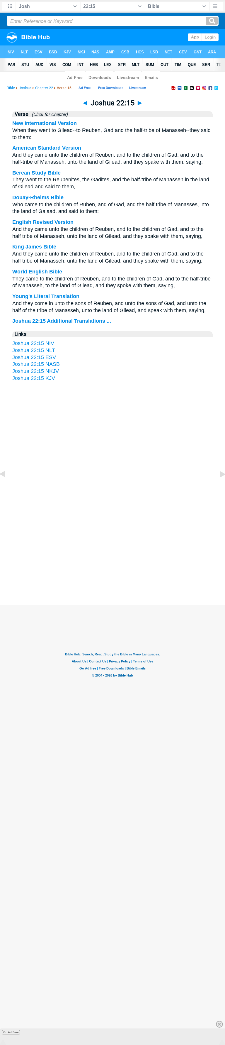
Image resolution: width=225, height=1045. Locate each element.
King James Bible (34, 247)
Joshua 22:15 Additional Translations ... (61, 321)
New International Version (44, 123)
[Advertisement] (112, 547)
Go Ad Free (11, 1032)
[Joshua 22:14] (7, 487)
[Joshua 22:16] (217, 487)
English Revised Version (43, 222)
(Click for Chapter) (48, 114)
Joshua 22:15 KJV (33, 378)
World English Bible (37, 272)
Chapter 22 (44, 88)
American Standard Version (46, 148)
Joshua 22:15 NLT (33, 350)
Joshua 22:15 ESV (34, 357)
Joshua (25, 88)
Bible (11, 88)
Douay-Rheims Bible (38, 197)
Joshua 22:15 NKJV (35, 371)
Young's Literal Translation (45, 296)
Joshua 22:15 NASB (36, 364)
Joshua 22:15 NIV (33, 343)
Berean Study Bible (36, 173)
